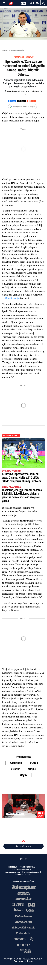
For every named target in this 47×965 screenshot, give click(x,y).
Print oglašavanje (23, 875)
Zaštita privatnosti (13, 872)
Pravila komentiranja (22, 870)
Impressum (12, 867)
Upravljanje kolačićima (23, 881)
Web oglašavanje (31, 872)
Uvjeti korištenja (27, 867)
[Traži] (44, 3)
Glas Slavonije (12, 298)
